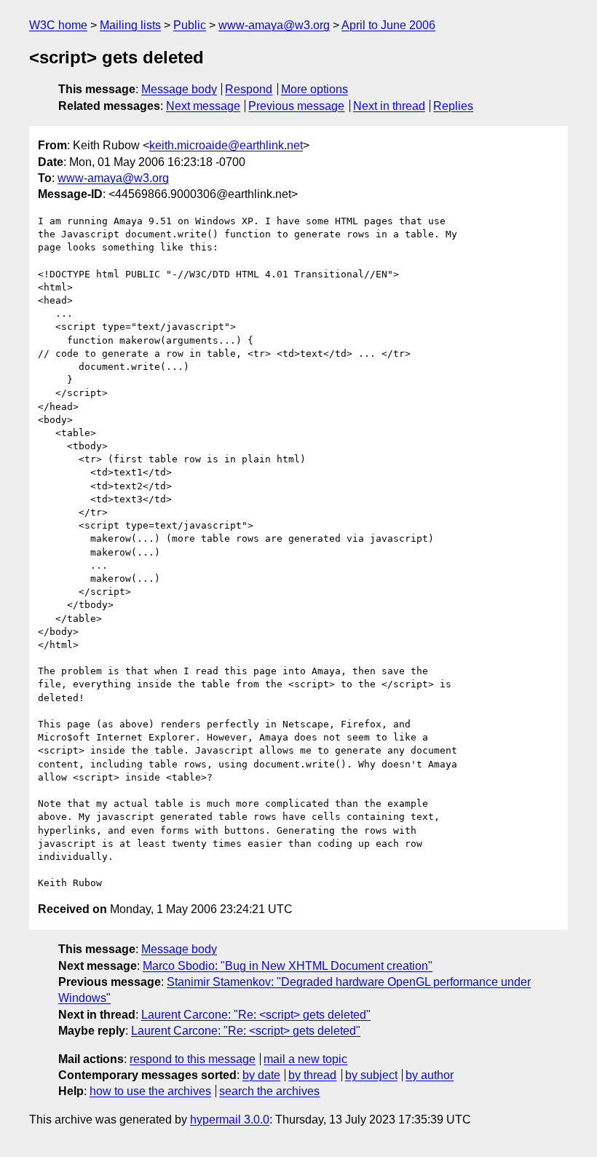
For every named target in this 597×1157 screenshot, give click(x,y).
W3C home (58, 25)
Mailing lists (130, 25)
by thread (312, 1075)
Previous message (296, 106)
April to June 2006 (388, 25)
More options (314, 89)
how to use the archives (150, 1091)
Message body (179, 89)
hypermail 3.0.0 (229, 1119)
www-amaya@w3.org (274, 25)
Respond (248, 89)
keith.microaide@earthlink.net (226, 145)
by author (430, 1075)
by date (261, 1075)
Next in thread (389, 106)
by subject (371, 1075)
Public (189, 25)
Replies (453, 106)
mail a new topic (305, 1059)
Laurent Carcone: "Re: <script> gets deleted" (256, 1014)
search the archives (269, 1091)
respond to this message (193, 1059)
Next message (203, 106)
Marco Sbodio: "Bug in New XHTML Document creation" (287, 966)
